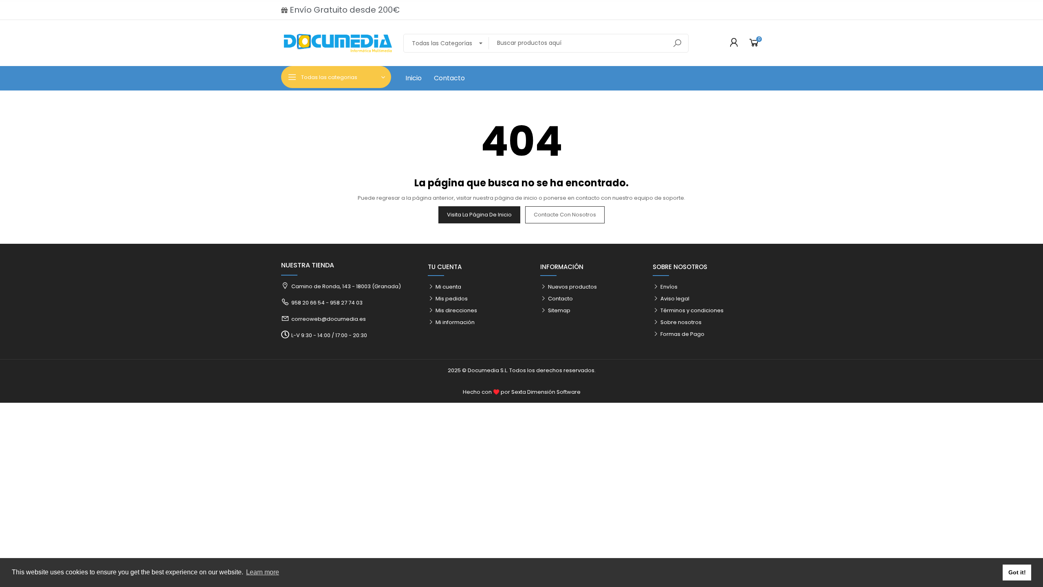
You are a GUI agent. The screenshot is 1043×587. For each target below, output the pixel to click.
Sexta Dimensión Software (546, 392)
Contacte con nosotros (565, 214)
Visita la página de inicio (479, 214)
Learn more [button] (262, 572)
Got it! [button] (1017, 572)
